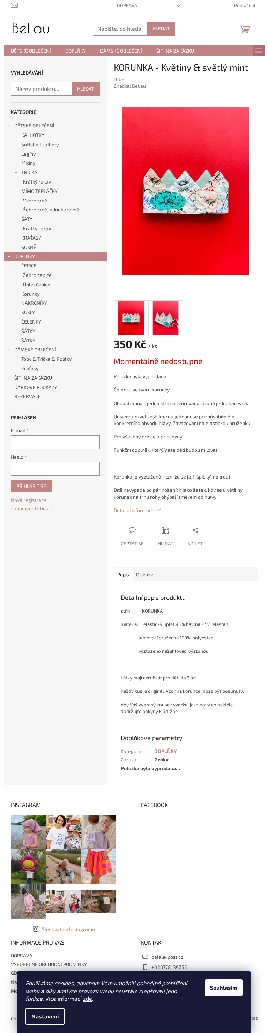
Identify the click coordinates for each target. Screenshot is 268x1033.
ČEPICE (29, 266)
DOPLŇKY (24, 256)
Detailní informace (134, 510)
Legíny (28, 154)
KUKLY (28, 312)
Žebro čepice (37, 275)
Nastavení (45, 1016)
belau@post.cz (167, 957)
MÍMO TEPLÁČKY (39, 191)
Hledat (161, 28)
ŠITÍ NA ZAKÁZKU (33, 378)
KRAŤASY (31, 238)
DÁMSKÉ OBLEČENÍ (35, 349)
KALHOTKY (32, 135)
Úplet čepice (36, 284)
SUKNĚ (28, 247)
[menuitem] (31, 50)
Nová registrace (28, 500)
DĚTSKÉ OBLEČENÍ (34, 126)
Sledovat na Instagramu (68, 929)
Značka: (130, 86)
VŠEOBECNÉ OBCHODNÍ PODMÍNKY (49, 964)
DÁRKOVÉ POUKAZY (35, 387)
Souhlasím (223, 987)
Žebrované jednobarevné (51, 209)
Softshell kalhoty (40, 144)
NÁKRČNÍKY (34, 303)
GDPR (17, 973)
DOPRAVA (127, 5)
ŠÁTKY (28, 331)
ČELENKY (31, 322)
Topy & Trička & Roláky (46, 359)
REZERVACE (28, 396)
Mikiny (28, 163)
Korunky (30, 294)
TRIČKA (29, 172)
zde (87, 998)
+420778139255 (169, 967)
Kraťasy (29, 368)
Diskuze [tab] (144, 574)
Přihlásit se (31, 486)
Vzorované (35, 200)
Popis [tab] (123, 574)
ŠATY (26, 219)
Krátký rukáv (37, 182)
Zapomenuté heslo (31, 508)
